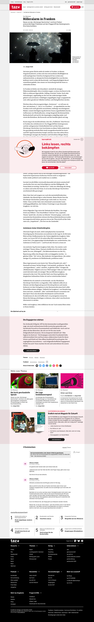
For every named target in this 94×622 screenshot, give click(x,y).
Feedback (32, 596)
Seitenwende (74, 612)
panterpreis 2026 (71, 561)
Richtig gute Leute (34, 556)
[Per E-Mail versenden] (37, 365)
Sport (12, 559)
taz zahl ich (70, 554)
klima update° (14, 580)
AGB (69, 612)
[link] (24, 7)
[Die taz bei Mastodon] (75, 541)
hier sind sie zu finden (40, 456)
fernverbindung (15, 578)
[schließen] (81, 139)
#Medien (36, 357)
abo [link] (66, 2)
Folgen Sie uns (69, 541)
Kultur (12, 556)
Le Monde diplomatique (73, 580)
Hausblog (50, 552)
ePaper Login (33, 601)
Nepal (31, 549)
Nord (12, 563)
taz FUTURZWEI (71, 578)
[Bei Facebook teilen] (47, 365)
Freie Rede (14, 585)
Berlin (12, 561)
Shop (12, 601)
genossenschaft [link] (71, 2)
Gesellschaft (14, 554)
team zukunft (32, 575)
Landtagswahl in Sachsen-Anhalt (36, 553)
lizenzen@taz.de (21, 612)
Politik (12, 549)
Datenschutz (57, 612)
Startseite (13, 12)
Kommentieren (33, 362)
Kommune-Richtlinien (70, 610)
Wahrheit (19, 12)
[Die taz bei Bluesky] (79, 541)
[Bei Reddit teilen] (57, 365)
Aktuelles (50, 549)
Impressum (65, 612)
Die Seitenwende (52, 554)
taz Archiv (69, 583)
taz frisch (31, 578)
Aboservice (32, 599)
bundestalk (14, 575)
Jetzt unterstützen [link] (31, 350)
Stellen (50, 556)
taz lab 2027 (51, 585)
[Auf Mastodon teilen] (40, 365)
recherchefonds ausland (73, 556)
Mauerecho (14, 582)
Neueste (64, 447)
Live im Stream (52, 580)
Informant (51, 612)
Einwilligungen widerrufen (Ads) (56, 615)
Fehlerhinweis (41, 362)
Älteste (69, 447)
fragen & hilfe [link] (30, 2)
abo (68, 549)
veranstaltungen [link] (18, 2)
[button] (82, 7)
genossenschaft (71, 552)
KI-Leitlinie (79, 610)
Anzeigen (13, 604)
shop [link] (24, 2)
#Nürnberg (42, 357)
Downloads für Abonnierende (37, 603)
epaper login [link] (79, 2)
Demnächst (51, 575)
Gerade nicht (77, 139)
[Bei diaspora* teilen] (54, 365)
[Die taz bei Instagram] (82, 541)
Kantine (13, 599)
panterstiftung (71, 559)
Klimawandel (32, 559)
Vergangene (51, 582)
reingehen (13, 587)
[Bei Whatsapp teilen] (50, 365)
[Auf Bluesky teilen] (43, 365)
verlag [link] (12, 2)
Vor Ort (50, 578)
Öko (12, 552)
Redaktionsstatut (59, 610)
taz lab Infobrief (33, 582)
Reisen (12, 597)
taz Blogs (69, 576)
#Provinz (31, 357)
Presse (50, 559)
